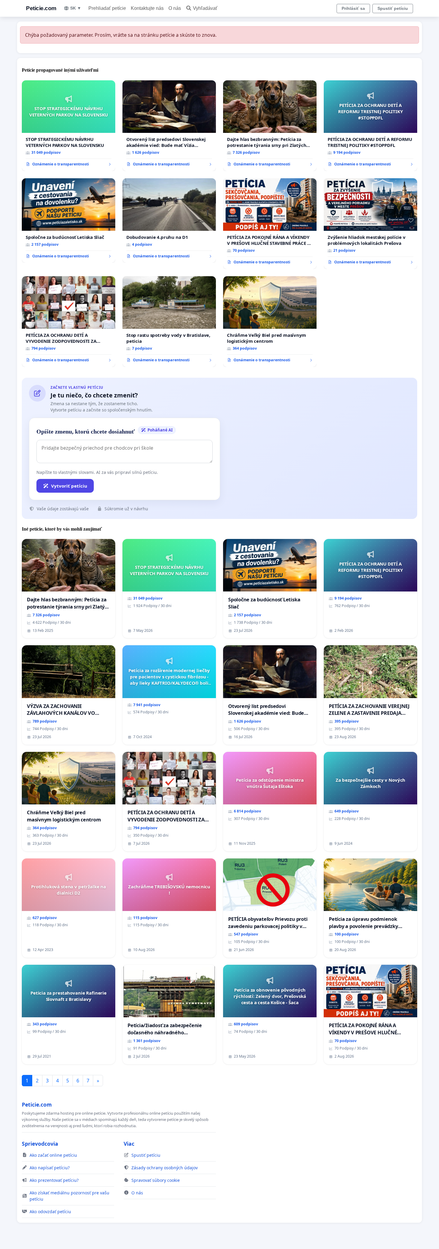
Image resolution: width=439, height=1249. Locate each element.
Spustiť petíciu (392, 8)
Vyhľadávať (205, 8)
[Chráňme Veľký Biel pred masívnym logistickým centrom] (270, 321)
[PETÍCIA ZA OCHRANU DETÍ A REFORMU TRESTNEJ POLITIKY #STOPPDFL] (370, 125)
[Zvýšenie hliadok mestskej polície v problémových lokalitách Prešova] (370, 223)
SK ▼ (75, 8)
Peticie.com (41, 8)
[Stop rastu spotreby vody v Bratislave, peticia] (169, 321)
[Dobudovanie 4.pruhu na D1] (169, 220)
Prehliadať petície (107, 8)
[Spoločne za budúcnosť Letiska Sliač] (68, 220)
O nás (174, 8)
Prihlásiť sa (353, 8)
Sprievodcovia (40, 1143)
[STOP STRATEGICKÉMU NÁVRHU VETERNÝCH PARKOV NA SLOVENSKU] (68, 125)
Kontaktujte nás (147, 8)
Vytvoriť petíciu (69, 486)
